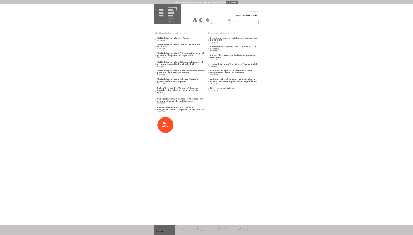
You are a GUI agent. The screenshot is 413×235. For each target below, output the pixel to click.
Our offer (220, 230)
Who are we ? (222, 228)
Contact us (158, 228)
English (255, 12)
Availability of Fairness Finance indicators (248, 15)
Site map (158, 230)
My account (179, 228)
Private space (159, 232)
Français (249, 12)
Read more (233, 2)
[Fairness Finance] (167, 14)
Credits (199, 228)
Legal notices (242, 228)
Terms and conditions (244, 230)
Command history (181, 230)
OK (228, 2)
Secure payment (201, 230)
